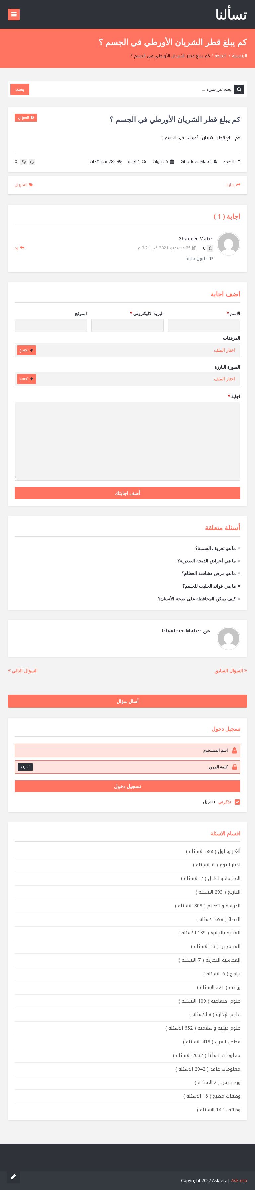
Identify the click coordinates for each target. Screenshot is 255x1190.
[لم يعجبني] (23, 162)
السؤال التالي (24, 670)
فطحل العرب (211, 1041)
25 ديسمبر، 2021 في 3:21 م (164, 248)
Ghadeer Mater (196, 162)
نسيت (25, 766)
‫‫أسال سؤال (128, 701)
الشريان (21, 184)
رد (16, 248)
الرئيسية (239, 56)
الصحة (220, 56)
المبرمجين (215, 946)
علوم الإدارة (214, 1014)
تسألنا (231, 14)
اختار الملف (224, 350)
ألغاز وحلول (213, 851)
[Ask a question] (13, 1176)
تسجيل (209, 801)
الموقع (81, 313)
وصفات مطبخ (211, 1096)
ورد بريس (217, 1082)
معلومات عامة (207, 1069)
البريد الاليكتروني (147, 313)
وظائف (218, 1109)
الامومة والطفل (210, 878)
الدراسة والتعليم (207, 905)
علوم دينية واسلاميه (202, 1028)
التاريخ (218, 892)
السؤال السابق (229, 670)
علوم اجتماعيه (209, 1001)
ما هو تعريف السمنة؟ (215, 548)
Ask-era (239, 1180)
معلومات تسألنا (206, 1055)
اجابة (134, 162)
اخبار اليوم (216, 864)
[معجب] (32, 162)
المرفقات (231, 338)
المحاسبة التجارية (209, 960)
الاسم (233, 313)
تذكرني (224, 802)
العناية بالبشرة (209, 933)
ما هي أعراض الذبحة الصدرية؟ (206, 561)
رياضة (218, 987)
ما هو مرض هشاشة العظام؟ (209, 573)
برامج (221, 973)
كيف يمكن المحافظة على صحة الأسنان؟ (197, 598)
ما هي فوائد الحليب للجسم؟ (209, 586)
